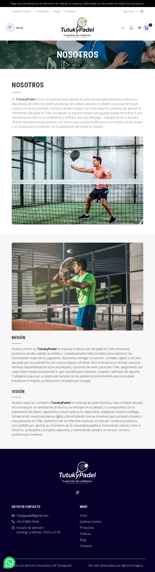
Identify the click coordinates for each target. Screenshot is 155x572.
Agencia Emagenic (132, 565)
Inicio (83, 515)
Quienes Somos (90, 522)
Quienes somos (21, 11)
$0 (144, 27)
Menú (19, 28)
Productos (42, 11)
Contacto (70, 11)
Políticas (85, 534)
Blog (57, 11)
